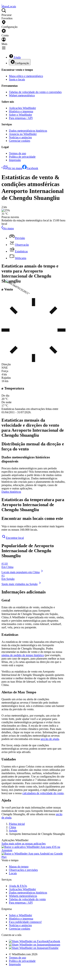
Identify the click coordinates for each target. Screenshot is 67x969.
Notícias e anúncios (20, 137)
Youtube (53, 947)
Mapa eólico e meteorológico (26, 76)
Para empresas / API (21, 118)
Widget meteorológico (22, 95)
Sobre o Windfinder (20, 114)
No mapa (8, 228)
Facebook (32, 168)
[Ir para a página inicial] (1, 3)
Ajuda (17, 57)
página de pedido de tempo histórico (22, 655)
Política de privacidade (22, 156)
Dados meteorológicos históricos (28, 130)
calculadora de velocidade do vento (43, 793)
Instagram (54, 944)
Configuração (22, 63)
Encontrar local (15, 537)
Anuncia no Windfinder (23, 134)
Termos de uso (17, 153)
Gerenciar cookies (19, 140)
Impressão (15, 160)
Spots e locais (17, 79)
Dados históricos (11, 491)
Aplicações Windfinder (22, 108)
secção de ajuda (50, 739)
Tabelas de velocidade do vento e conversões (35, 92)
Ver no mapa (14, 168)
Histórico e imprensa (21, 111)
